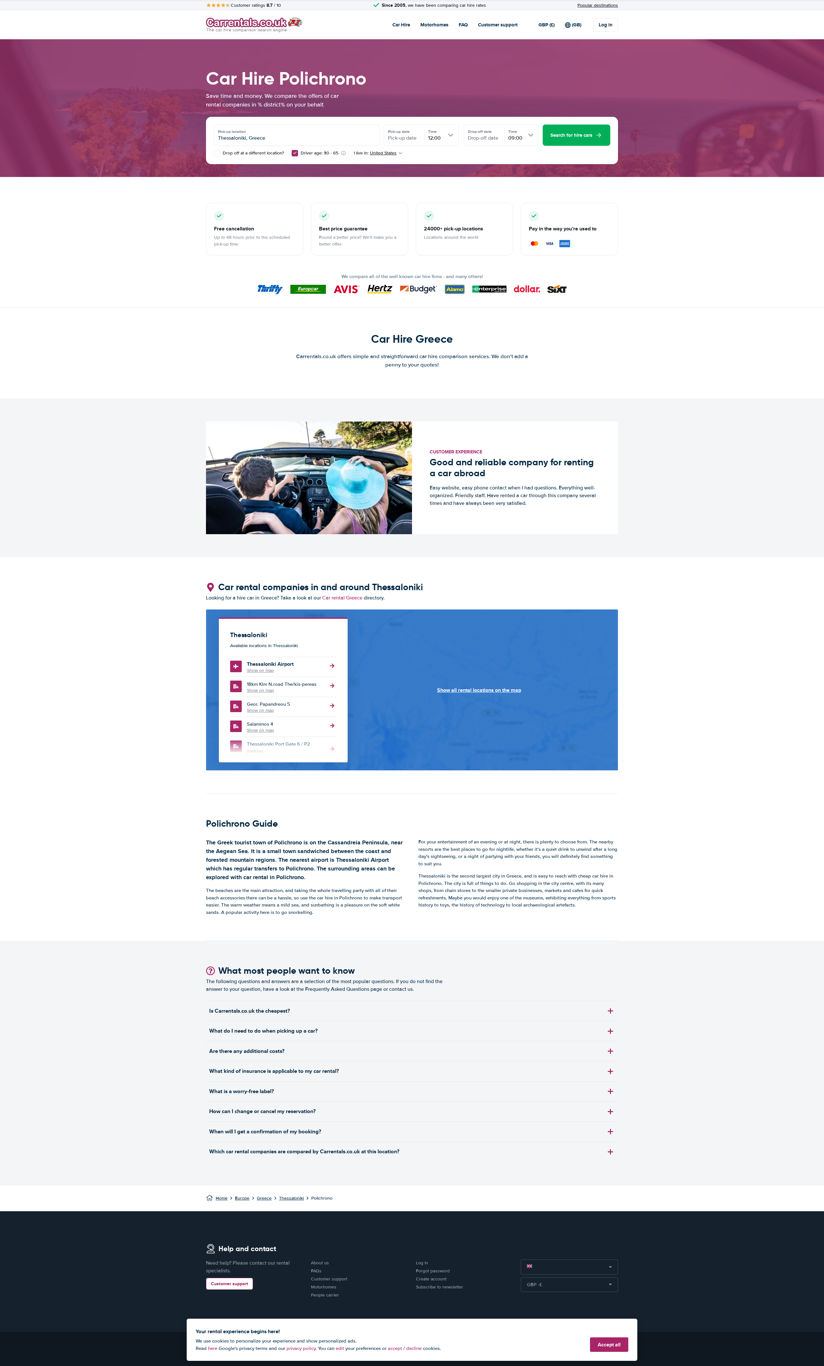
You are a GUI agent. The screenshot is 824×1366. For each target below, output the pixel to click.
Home (222, 1198)
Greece (264, 1198)
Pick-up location (232, 132)
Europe (242, 1198)
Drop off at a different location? (253, 153)
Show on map (260, 670)
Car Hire (401, 24)
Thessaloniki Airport (270, 664)
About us (320, 1263)
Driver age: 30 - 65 (319, 153)
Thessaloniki (291, 1198)
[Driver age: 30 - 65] (295, 153)
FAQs (316, 1271)
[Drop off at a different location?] (217, 153)
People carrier (325, 1295)
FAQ (463, 24)
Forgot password (433, 1271)
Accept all (609, 1344)
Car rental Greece (342, 598)
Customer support (498, 24)
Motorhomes (434, 24)
